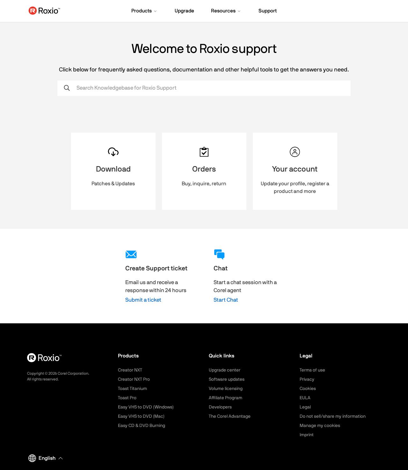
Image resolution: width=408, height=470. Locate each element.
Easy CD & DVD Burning (141, 425)
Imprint (307, 435)
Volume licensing (226, 388)
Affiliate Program (225, 398)
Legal (305, 407)
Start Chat (226, 300)
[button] (144, 11)
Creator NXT (130, 370)
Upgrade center (224, 370)
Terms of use (312, 370)
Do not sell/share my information (333, 416)
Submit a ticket (143, 300)
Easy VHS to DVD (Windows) (146, 407)
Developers (220, 407)
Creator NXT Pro (134, 379)
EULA (305, 398)
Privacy (307, 379)
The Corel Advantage (230, 416)
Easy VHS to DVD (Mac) (141, 416)
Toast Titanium (132, 388)
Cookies (308, 388)
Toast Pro (127, 398)
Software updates (226, 379)
